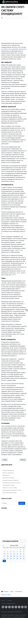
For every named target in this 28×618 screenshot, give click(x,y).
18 (7, 556)
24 (4, 558)
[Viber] (6, 607)
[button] (26, 2)
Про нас (3, 600)
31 (4, 561)
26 (10, 558)
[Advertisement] (14, 525)
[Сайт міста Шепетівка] (10, 2)
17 (4, 556)
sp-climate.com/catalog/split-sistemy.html (13, 49)
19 (10, 556)
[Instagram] (19, 607)
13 (14, 554)
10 (4, 554)
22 (20, 556)
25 (7, 558)
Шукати (22, 503)
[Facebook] (9, 607)
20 (14, 556)
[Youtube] (25, 607)
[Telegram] (3, 607)
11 (7, 554)
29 (20, 558)
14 (17, 554)
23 (23, 556)
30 (23, 558)
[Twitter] (12, 607)
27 (14, 558)
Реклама (9, 600)
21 (17, 556)
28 (17, 558)
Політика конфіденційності (8, 603)
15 (20, 554)
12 (10, 554)
